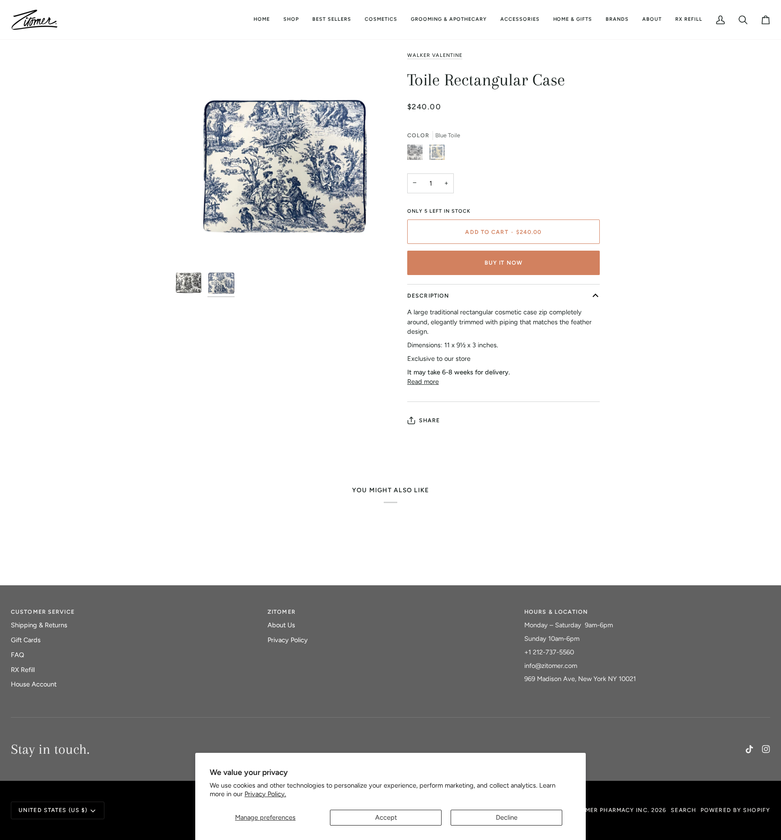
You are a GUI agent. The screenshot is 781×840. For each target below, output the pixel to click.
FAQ (17, 655)
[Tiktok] (749, 749)
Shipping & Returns (39, 625)
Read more (423, 382)
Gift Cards (26, 640)
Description (428, 295)
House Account (33, 684)
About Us (281, 625)
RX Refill (23, 670)
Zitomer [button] (282, 611)
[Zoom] (282, 157)
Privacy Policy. (265, 794)
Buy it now (503, 262)
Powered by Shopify (735, 810)
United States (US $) (53, 810)
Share (429, 420)
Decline (507, 817)
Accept (386, 817)
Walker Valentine (434, 55)
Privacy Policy (288, 640)
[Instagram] (766, 749)
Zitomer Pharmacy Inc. (609, 810)
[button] (381, 19)
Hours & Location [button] (556, 611)
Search (683, 810)
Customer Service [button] (43, 611)
